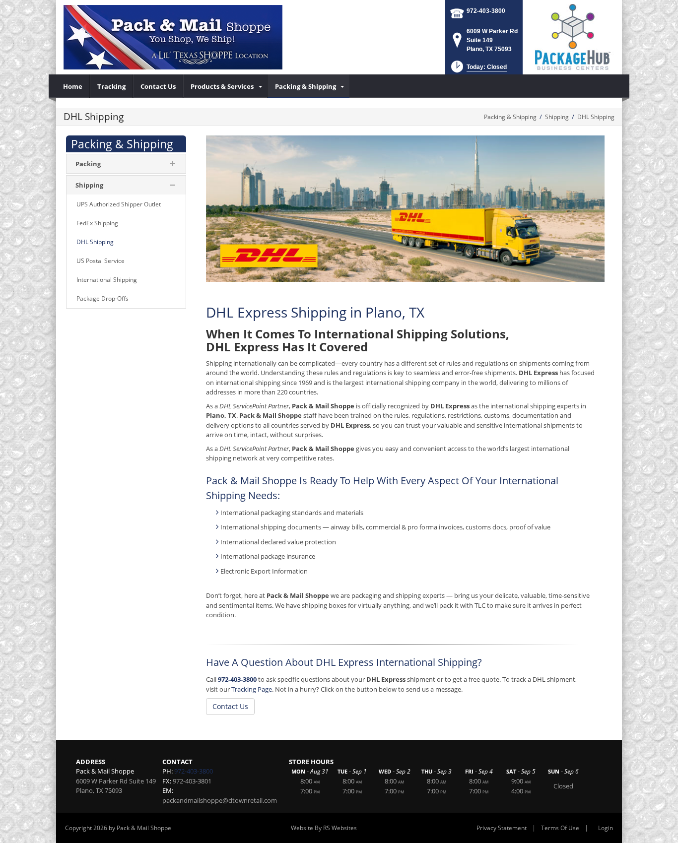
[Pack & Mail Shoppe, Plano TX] (173, 37)
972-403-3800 (486, 10)
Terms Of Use (560, 828)
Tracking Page (251, 689)
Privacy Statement (501, 828)
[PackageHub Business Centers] (572, 36)
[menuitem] (73, 86)
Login (605, 828)
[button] (478, 69)
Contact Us (230, 706)
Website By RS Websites (324, 828)
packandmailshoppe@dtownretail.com (219, 800)
